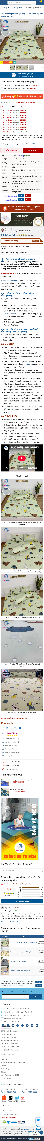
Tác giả (3, 1072)
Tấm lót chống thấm (9, 280)
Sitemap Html (6, 1078)
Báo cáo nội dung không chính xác (15, 718)
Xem (22, 196)
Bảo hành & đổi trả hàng (9, 1040)
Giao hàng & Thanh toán (9, 1044)
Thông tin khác (8, 1054)
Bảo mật (6, 1106)
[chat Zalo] (38, 1127)
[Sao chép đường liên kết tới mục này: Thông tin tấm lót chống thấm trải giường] (14, 295)
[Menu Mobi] (3, 3)
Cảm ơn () (13, 921)
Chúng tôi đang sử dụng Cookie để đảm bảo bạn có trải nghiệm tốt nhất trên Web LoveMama (17, 984)
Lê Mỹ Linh (11, 229)
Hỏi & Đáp (14, 253)
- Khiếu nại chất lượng (8, 1117)
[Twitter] (6, 234)
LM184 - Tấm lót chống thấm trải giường (23, 942)
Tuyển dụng (5, 1069)
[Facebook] (2, 234)
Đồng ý (39, 982)
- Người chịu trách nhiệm (9, 1114)
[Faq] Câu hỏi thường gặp (10, 1050)
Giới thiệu (4, 1059)
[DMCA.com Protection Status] (34, 1138)
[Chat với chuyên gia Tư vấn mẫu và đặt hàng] (13, 77)
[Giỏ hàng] (40, 3)
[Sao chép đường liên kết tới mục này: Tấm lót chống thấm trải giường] (36, 259)
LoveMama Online (35, 1133)
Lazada (23, 1101)
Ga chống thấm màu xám (18, 961)
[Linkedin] (14, 234)
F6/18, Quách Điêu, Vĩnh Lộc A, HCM (16, 1015)
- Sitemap (4, 1111)
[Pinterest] (10, 234)
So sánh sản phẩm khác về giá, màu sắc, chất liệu (20, 929)
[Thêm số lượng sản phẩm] (22, 143)
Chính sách (7, 1026)
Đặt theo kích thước (12, 766)
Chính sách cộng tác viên (10, 1047)
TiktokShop (10, 1101)
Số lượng (4, 144)
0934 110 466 (10, 1091)
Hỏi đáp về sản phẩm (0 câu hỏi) (16, 864)
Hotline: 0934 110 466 (12, 762)
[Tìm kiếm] (33, 3)
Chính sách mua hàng (8, 1037)
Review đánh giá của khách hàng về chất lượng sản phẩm (20, 879)
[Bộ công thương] (12, 1122)
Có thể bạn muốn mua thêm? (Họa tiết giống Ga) (19, 82)
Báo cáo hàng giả (7, 723)
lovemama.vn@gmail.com (13, 1018)
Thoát (39, 985)
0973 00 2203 (31, 1091)
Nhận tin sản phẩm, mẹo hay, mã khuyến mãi (17, 992)
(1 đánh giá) (29, 235)
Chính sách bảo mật (8, 1034)
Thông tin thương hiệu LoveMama (13, 1062)
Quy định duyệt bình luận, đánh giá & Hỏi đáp (19, 884)
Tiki (16, 1101)
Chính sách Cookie (16, 986)
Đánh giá (24, 253)
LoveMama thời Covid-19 (10, 1075)
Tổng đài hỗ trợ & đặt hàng (13, 1084)
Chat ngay (41, 1132)
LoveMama (12, 733)
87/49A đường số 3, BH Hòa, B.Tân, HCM (18, 1012)
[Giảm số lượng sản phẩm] (11, 143)
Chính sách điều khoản (9, 1031)
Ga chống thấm (10, 314)
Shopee (4, 1101)
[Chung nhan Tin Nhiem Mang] (21, 1122)
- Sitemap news (13, 1111)
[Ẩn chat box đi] (38, 1130)
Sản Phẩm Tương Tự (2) (12, 775)
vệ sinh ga (29, 364)
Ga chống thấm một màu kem (20, 970)
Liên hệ (8, 1004)
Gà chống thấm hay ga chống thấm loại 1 (24, 952)
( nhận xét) (8, 896)
